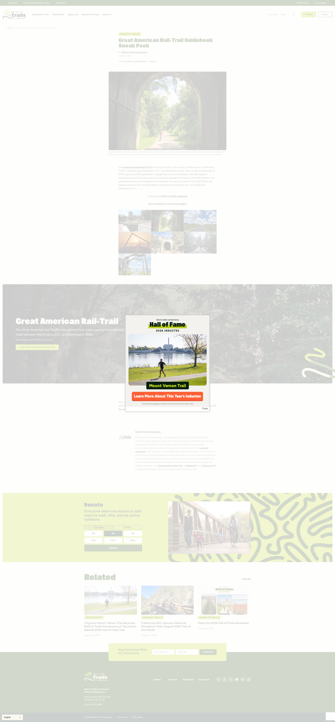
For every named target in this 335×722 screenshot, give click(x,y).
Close (205, 408)
